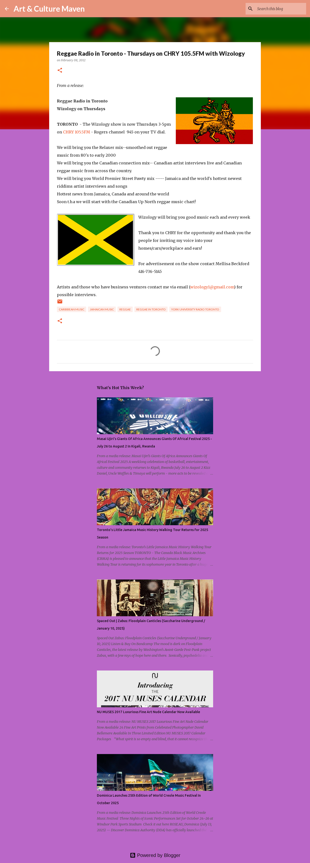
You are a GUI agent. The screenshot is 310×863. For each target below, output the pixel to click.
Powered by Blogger (158, 855)
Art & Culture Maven (49, 8)
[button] (60, 70)
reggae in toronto (151, 309)
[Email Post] (60, 303)
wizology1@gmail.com (212, 287)
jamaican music (102, 309)
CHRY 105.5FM (76, 132)
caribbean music (71, 309)
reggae (125, 309)
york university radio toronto (195, 309)
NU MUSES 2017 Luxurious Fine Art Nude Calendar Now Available (148, 712)
